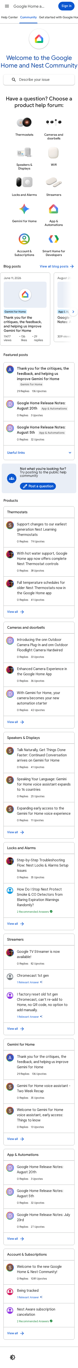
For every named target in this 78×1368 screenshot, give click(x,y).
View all (12, 612)
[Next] (73, 311)
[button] (7, 6)
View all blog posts (54, 266)
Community (28, 17)
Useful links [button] (16, 453)
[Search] (14, 79)
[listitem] (25, 309)
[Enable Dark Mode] (12, 1357)
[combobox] (39, 79)
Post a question (41, 486)
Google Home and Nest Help (29, 6)
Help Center (9, 17)
